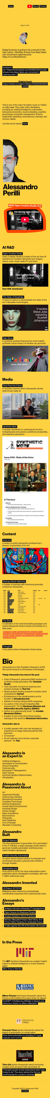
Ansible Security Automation (15, 856)
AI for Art (7, 540)
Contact (43, 6)
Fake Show (8, 338)
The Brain (7, 621)
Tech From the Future (12, 386)
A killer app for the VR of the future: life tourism (25, 926)
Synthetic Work (10, 427)
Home (11, 6)
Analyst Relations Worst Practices (20, 916)
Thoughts (7, 646)
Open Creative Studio (12, 254)
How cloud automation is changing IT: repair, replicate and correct (22, 1036)
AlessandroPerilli (20, 190)
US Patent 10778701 (12, 888)
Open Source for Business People (20, 912)
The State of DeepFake (13, 297)
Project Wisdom (10, 840)
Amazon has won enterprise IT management (24, 908)
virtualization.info (10, 868)
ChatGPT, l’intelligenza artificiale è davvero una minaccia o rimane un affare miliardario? (24, 1002)
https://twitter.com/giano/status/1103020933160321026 (25, 85)
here (25, 124)
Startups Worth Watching (14, 582)
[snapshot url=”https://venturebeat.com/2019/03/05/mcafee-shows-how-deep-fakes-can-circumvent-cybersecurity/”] (25, 71)
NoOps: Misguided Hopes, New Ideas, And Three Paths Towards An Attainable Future (24, 921)
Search (35, 6)
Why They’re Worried (12, 969)
